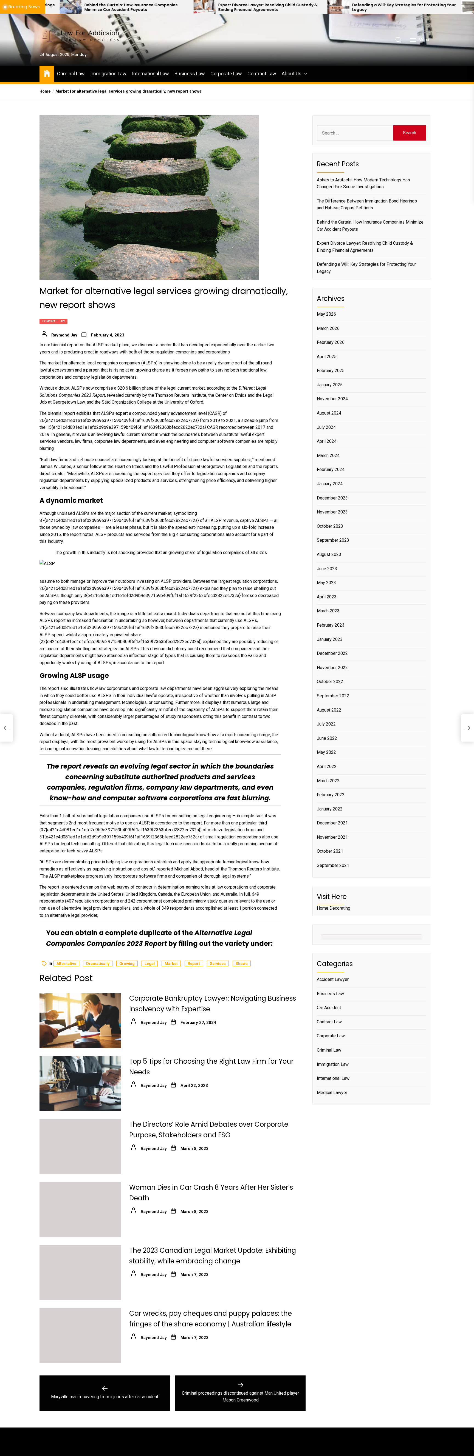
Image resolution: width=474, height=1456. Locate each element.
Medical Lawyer (332, 1092)
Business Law (189, 73)
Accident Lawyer (333, 979)
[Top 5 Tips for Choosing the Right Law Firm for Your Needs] (80, 1083)
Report (194, 963)
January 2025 (330, 384)
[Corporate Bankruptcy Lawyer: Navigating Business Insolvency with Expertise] (80, 1020)
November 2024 (332, 398)
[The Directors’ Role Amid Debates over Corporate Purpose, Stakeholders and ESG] (80, 1146)
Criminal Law (71, 73)
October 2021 (330, 851)
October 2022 (330, 681)
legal (150, 963)
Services (218, 963)
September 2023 (333, 540)
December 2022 (332, 653)
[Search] (398, 39)
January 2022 (330, 808)
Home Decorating (333, 908)
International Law (150, 73)
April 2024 (327, 441)
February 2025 (331, 370)
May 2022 (326, 752)
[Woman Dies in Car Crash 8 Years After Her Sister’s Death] (80, 1209)
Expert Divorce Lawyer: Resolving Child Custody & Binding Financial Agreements (180, 7)
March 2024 (328, 455)
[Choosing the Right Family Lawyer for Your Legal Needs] (385, 7)
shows (242, 963)
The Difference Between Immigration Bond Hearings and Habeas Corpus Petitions (367, 204)
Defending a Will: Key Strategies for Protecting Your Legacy (317, 7)
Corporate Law (226, 73)
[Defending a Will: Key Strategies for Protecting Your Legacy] (251, 7)
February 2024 (331, 469)
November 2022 (332, 667)
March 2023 (328, 610)
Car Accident (329, 1007)
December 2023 (332, 497)
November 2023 (332, 512)
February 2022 (331, 794)
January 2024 (330, 483)
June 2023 (327, 568)
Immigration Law (108, 73)
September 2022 (333, 695)
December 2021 (332, 823)
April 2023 (327, 596)
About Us (291, 73)
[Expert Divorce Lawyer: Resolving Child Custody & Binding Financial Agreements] (117, 7)
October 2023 (330, 526)
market (171, 963)
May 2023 (326, 582)
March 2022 (328, 780)
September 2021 (333, 865)
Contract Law (261, 73)
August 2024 (329, 413)
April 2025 (327, 356)
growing (127, 963)
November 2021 (332, 837)
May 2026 (326, 314)
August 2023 (329, 554)
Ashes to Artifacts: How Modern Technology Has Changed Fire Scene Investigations (363, 183)
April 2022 (327, 766)
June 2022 (327, 738)
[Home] (47, 73)
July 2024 (326, 427)
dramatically (97, 963)
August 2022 (329, 709)
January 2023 (330, 639)
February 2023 (331, 625)
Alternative (66, 963)
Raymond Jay (64, 335)
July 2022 (326, 724)
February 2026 (331, 342)
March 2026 (328, 328)
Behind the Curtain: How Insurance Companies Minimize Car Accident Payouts (370, 225)
